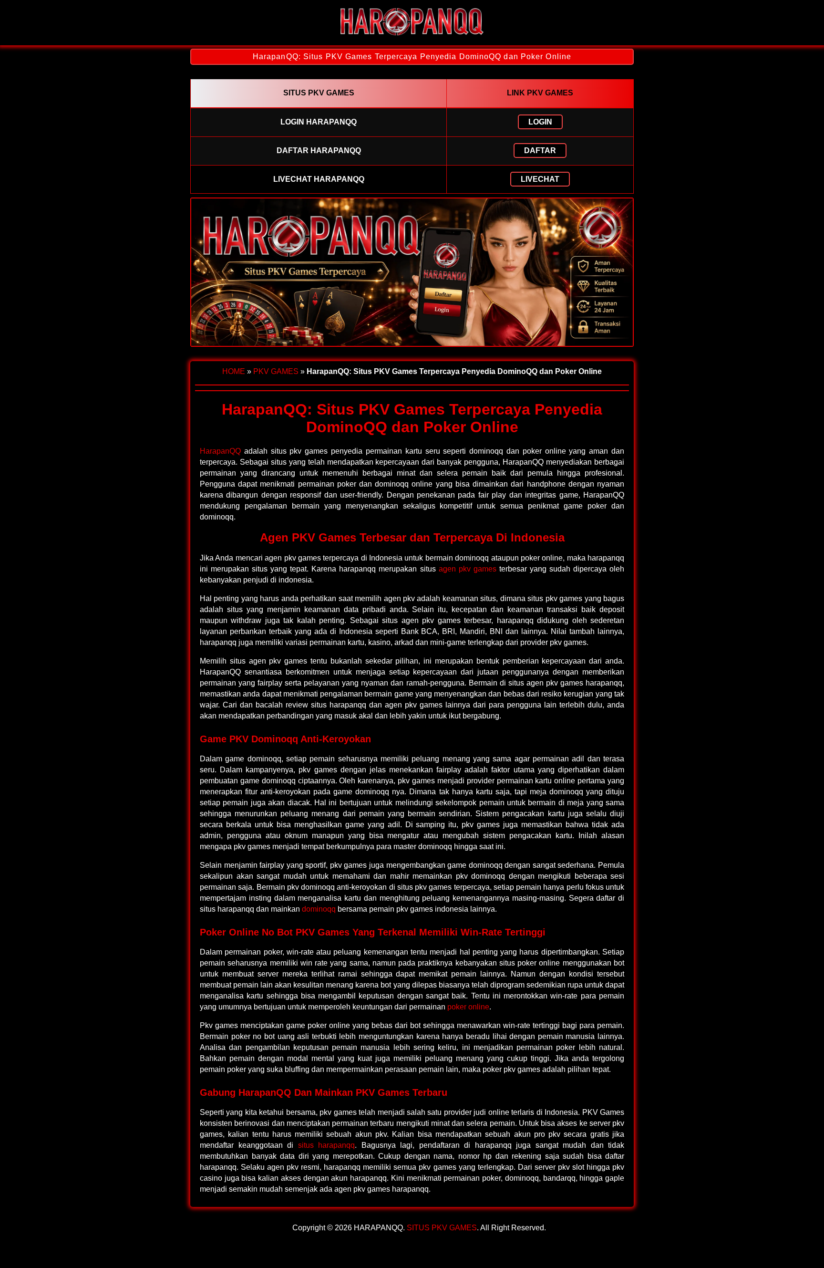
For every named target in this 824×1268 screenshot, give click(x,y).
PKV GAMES (276, 371)
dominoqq (319, 909)
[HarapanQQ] (412, 37)
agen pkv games (467, 569)
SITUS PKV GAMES (442, 1228)
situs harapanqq (326, 1145)
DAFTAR (540, 150)
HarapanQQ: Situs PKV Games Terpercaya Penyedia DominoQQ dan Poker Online (412, 56)
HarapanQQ (220, 451)
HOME (233, 371)
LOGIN (540, 122)
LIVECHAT (540, 179)
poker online (468, 1007)
